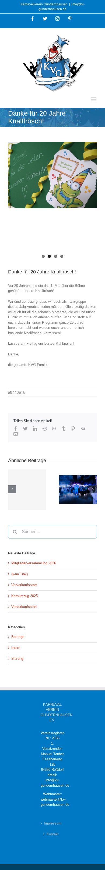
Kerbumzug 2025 (24, 596)
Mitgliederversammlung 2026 (33, 563)
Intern (15, 648)
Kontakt (53, 834)
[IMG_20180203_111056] (52, 175)
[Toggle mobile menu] (94, 99)
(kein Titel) (19, 574)
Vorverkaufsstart (24, 585)
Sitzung (17, 659)
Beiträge (17, 637)
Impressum (52, 823)
